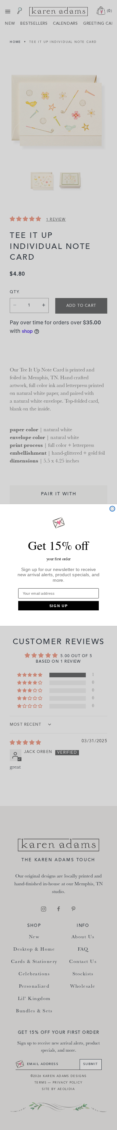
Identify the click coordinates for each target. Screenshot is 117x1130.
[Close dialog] (112, 508)
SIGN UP (58, 606)
